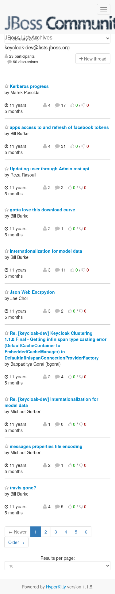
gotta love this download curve (42, 209)
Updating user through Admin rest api (49, 168)
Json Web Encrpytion (32, 292)
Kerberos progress (29, 86)
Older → (16, 542)
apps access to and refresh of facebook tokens (59, 127)
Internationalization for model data (45, 251)
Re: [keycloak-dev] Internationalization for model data (51, 402)
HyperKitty (56, 587)
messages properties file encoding (45, 446)
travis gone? (22, 487)
